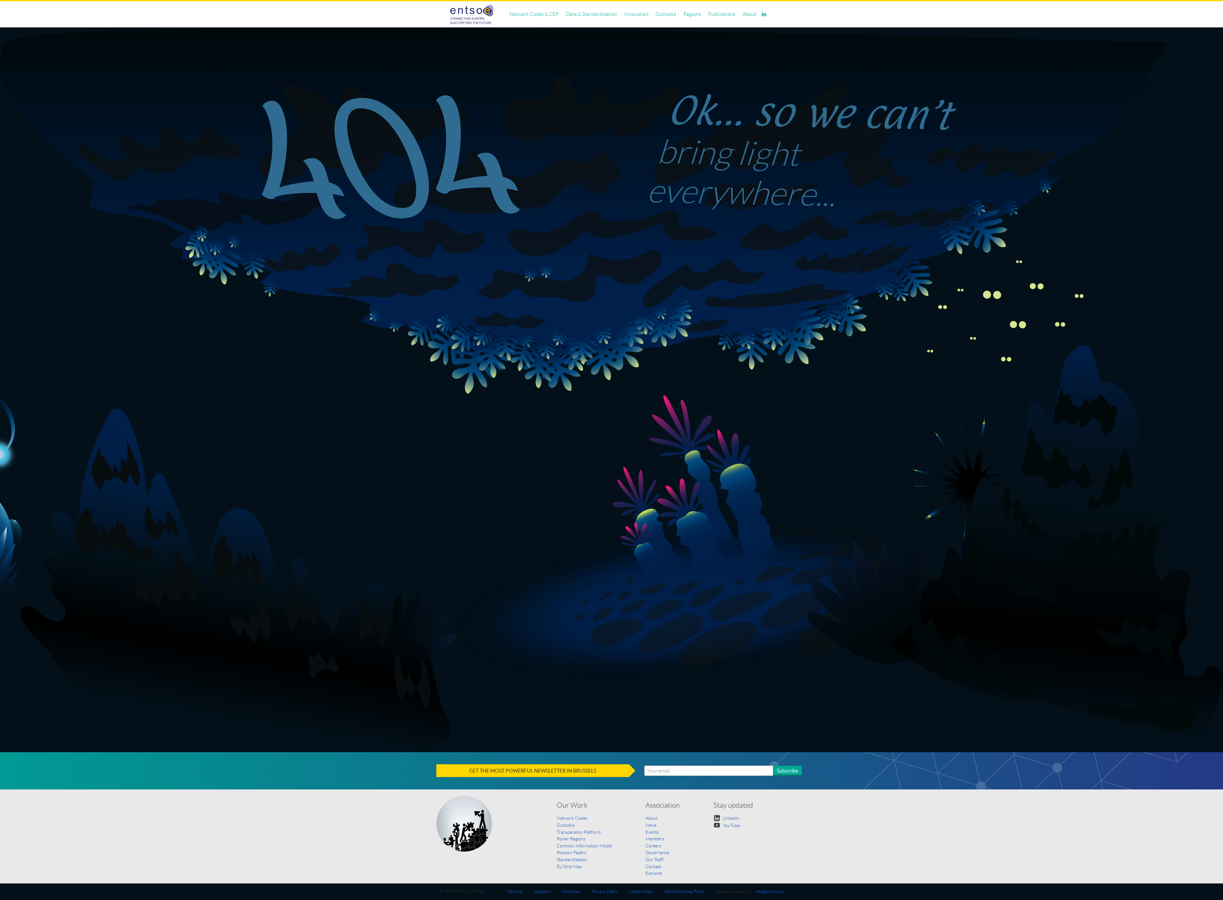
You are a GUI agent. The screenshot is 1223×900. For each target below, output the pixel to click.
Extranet (654, 873)
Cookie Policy (641, 891)
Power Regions (571, 838)
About (749, 14)
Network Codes (572, 818)
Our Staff (655, 859)
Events (652, 832)
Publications (721, 14)
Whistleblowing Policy (684, 891)
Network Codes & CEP (534, 14)
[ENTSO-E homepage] (472, 14)
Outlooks (665, 14)
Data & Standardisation (591, 14)
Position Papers (571, 852)
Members (655, 838)
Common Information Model (584, 845)
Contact (653, 866)
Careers (653, 845)
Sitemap (515, 891)
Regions (692, 14)
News (651, 825)
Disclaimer (571, 891)
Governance (657, 852)
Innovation (636, 14)
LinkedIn (731, 818)
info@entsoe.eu (770, 891)
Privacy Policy (605, 891)
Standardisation (572, 859)
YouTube (731, 825)
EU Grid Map (569, 866)
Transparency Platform (579, 832)
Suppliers (542, 891)
